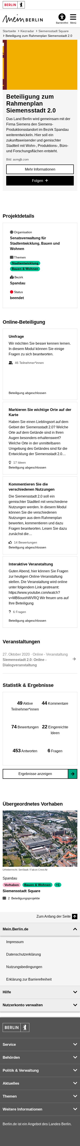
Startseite (9, 31)
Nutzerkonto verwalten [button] (23, 1005)
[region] (25, 705)
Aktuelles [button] (11, 1083)
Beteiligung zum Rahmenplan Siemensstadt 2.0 (39, 36)
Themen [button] (10, 1096)
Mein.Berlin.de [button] (15, 929)
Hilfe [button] (7, 992)
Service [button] (9, 1044)
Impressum (15, 942)
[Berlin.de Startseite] (16, 1027)
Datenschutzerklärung (23, 954)
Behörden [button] (11, 1057)
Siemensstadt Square (53, 31)
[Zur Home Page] (23, 18)
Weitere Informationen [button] (22, 1109)
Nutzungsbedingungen (24, 967)
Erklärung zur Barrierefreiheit (29, 979)
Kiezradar (27, 31)
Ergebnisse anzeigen (35, 774)
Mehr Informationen (40, 169)
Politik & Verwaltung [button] (21, 1070)
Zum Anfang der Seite (53, 916)
